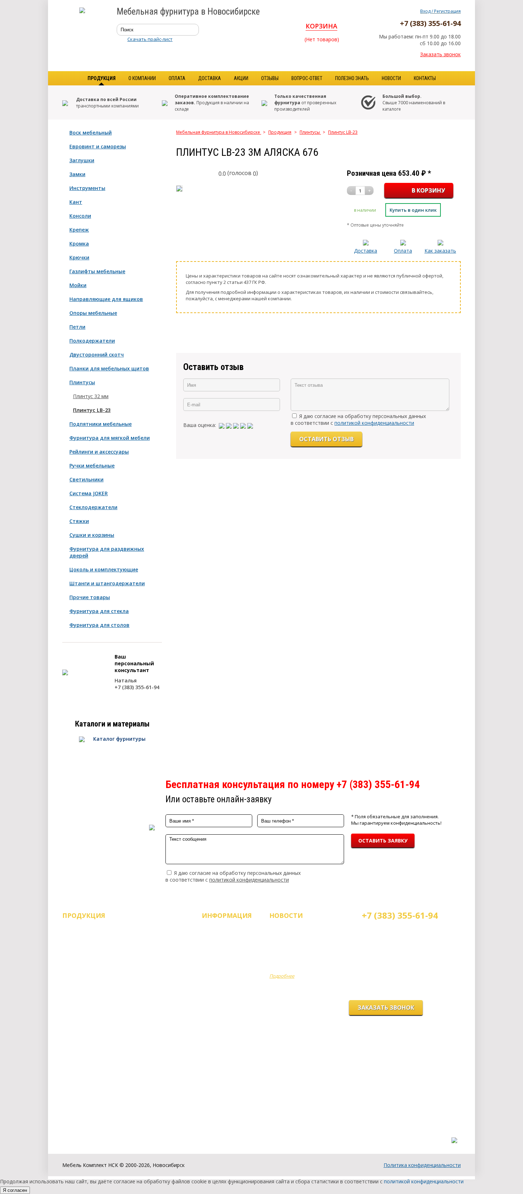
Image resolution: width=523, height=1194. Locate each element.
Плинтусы (82, 382)
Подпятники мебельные (100, 424)
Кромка (79, 243)
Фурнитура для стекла (99, 611)
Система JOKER (88, 493)
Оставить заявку (382, 840)
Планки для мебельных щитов (109, 368)
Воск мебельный (90, 132)
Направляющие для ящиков (106, 299)
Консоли (80, 215)
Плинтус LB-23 (92, 410)
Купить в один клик (413, 210)
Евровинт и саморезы (97, 146)
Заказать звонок (440, 54)
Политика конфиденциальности (422, 1165)
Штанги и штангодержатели (107, 583)
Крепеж (79, 229)
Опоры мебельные (93, 313)
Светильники (86, 479)
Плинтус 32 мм (91, 396)
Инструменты (87, 188)
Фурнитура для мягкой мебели (109, 437)
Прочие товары (89, 597)
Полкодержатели (92, 340)
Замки (77, 174)
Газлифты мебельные (97, 271)
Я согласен (15, 1190)
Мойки (77, 285)
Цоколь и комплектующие (103, 569)
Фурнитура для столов (99, 625)
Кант (75, 202)
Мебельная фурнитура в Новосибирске (218, 132)
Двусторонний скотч (96, 354)
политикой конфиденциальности (374, 422)
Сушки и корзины (91, 535)
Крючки (79, 257)
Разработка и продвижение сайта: (417, 1133)
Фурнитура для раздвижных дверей (106, 552)
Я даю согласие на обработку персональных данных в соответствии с (358, 419)
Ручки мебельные (92, 465)
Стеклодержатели (93, 507)
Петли (77, 326)
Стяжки (79, 521)
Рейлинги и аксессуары (99, 451)
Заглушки (81, 160)
